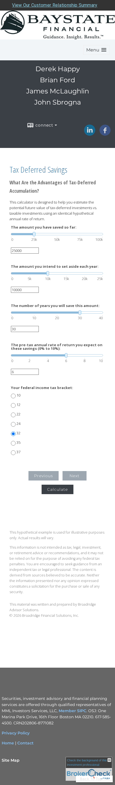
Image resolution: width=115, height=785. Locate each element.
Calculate (57, 489)
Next (75, 475)
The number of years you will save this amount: (55, 306)
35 (18, 442)
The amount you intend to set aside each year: (55, 266)
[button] (96, 50)
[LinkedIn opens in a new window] (89, 133)
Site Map (11, 760)
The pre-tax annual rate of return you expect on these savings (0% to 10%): (56, 346)
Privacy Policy (16, 733)
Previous (43, 475)
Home (8, 743)
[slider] (57, 234)
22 (18, 414)
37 (18, 452)
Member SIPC (72, 710)
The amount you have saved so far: (43, 227)
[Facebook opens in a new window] (105, 133)
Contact (25, 743)
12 (18, 405)
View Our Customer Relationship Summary (54, 5)
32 (18, 433)
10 (18, 395)
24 (18, 423)
